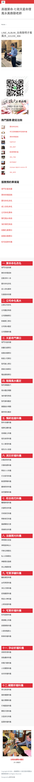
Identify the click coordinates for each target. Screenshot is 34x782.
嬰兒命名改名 (14, 126)
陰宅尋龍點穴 (6, 385)
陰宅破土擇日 (6, 364)
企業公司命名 (6, 305)
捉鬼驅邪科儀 (6, 593)
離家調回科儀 (6, 577)
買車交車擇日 (6, 369)
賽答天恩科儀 (6, 711)
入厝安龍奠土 (6, 631)
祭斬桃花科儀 (6, 519)
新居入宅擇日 (6, 358)
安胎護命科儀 (6, 657)
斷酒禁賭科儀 (14, 152)
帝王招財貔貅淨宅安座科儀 (18, 132)
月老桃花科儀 (6, 513)
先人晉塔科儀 (6, 444)
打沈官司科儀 (6, 476)
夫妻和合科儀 (6, 508)
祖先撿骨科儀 (6, 439)
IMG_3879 (13, 172)
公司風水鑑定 (6, 326)
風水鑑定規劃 (6, 390)
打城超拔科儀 (6, 706)
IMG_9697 (13, 147)
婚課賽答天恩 (6, 524)
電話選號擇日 (6, 375)
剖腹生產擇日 (6, 230)
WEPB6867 (13, 162)
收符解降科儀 (6, 492)
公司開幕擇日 (6, 316)
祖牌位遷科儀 (6, 428)
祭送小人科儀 (6, 471)
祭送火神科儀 (6, 599)
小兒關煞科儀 (6, 668)
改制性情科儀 (6, 652)
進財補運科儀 (6, 695)
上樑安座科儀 (6, 604)
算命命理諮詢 (14, 137)
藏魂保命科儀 (6, 487)
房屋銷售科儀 (6, 626)
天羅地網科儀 (6, 465)
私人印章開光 (6, 556)
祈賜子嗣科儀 (6, 663)
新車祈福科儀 (6, 636)
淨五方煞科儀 (6, 588)
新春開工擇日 (6, 321)
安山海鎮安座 (6, 567)
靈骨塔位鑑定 (6, 412)
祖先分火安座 (6, 449)
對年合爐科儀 (6, 422)
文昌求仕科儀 (6, 716)
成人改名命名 (6, 206)
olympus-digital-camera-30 (18, 167)
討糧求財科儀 (6, 460)
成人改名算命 (6, 289)
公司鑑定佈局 (6, 310)
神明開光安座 (6, 540)
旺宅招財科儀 (6, 242)
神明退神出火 (6, 545)
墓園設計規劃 (6, 406)
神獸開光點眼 (6, 562)
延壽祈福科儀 (6, 722)
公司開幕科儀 (6, 332)
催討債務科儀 (6, 700)
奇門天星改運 (6, 189)
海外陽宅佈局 (6, 224)
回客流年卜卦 (6, 278)
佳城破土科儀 (6, 433)
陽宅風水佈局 (6, 218)
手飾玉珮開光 (6, 551)
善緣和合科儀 (6, 529)
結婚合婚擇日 (6, 236)
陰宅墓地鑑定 (6, 401)
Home (3, 24)
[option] (17, 747)
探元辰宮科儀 (6, 690)
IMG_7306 (13, 157)
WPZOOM (12, 777)
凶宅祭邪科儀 (6, 583)
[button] (4, 746)
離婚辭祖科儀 (6, 503)
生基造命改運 (6, 294)
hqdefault (13, 142)
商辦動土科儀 (6, 620)
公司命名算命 (6, 212)
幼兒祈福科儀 (6, 674)
